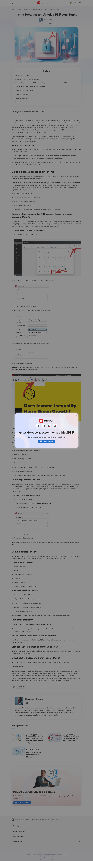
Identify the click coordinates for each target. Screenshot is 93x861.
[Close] (76, 416)
